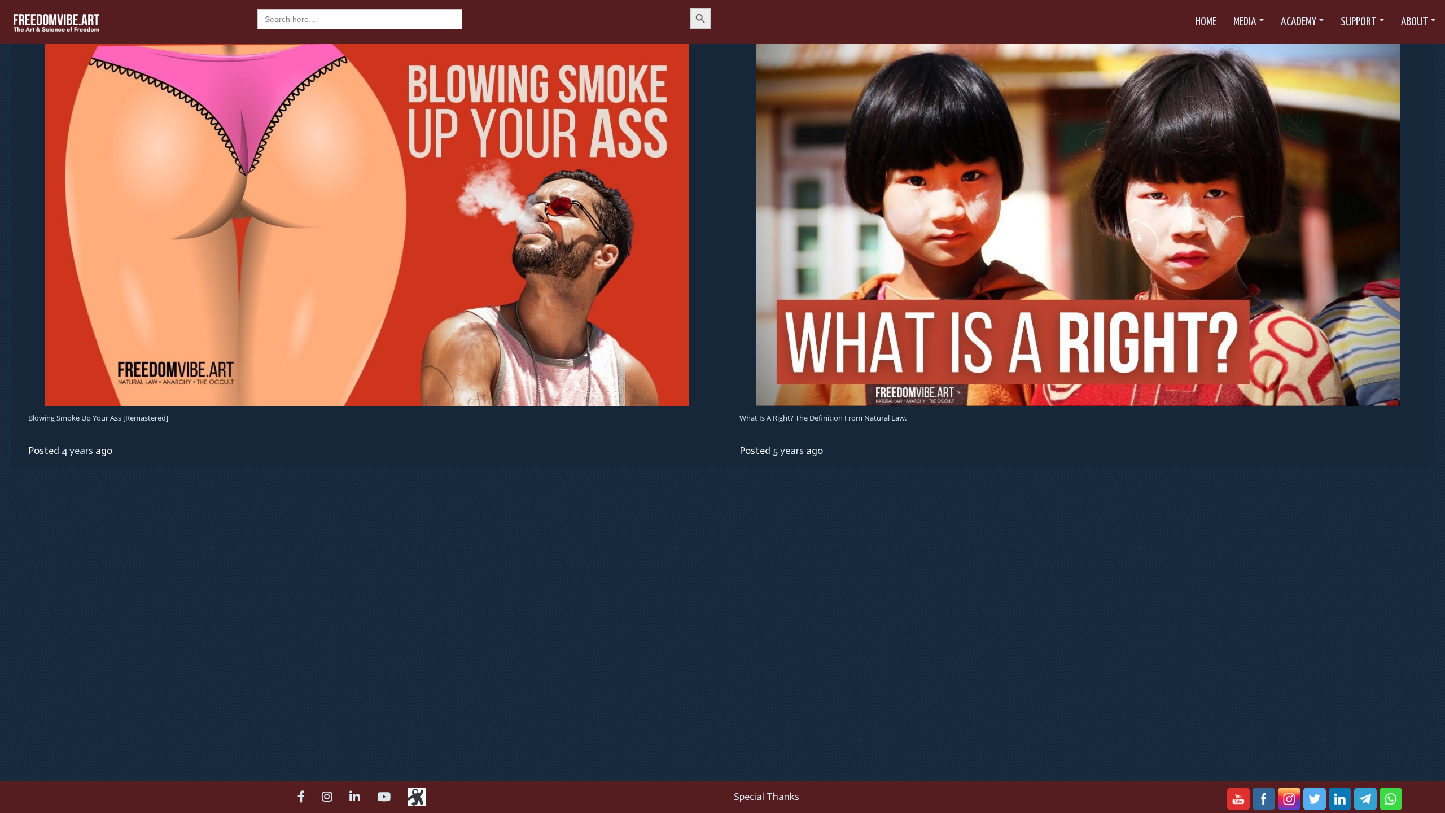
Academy (1298, 22)
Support (1359, 22)
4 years (77, 450)
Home (1206, 22)
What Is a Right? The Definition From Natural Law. (823, 418)
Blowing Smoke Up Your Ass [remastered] (98, 418)
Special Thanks (766, 796)
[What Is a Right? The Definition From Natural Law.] (1078, 224)
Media (1244, 22)
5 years (788, 450)
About (1414, 22)
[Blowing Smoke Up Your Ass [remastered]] (367, 224)
